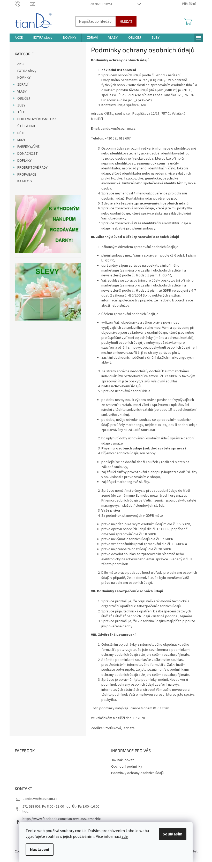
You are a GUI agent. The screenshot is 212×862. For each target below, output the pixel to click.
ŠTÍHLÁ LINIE (26, 126)
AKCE (21, 64)
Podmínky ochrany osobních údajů (137, 773)
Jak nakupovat (100, 4)
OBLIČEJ (23, 98)
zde (125, 836)
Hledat (126, 21)
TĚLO (21, 112)
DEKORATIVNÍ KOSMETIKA (37, 119)
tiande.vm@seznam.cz (39, 798)
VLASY (22, 91)
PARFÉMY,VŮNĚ (28, 146)
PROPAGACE (26, 174)
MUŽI (21, 140)
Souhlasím (173, 834)
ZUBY (21, 105)
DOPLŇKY (24, 160)
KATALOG (24, 181)
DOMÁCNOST (27, 153)
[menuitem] (19, 38)
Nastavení (39, 849)
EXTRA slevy (26, 70)
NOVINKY (24, 77)
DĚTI (20, 133)
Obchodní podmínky (126, 766)
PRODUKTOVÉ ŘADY (32, 167)
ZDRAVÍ (22, 84)
